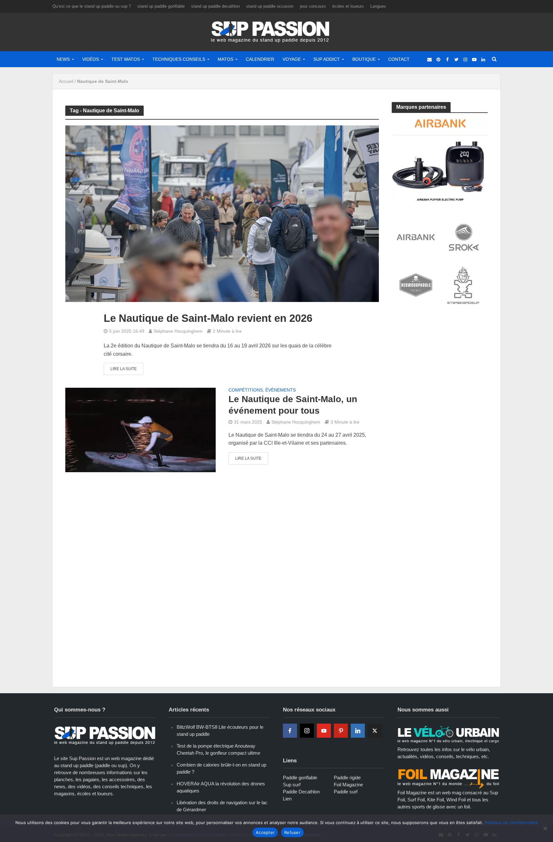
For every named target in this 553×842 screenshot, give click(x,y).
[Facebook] (290, 731)
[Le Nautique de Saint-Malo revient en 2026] (222, 213)
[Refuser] (545, 828)
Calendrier (260, 59)
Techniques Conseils (178, 59)
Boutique (364, 59)
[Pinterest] (341, 731)
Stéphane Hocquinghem (178, 331)
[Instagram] (307, 731)
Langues (378, 6)
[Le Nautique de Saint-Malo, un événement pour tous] (140, 430)
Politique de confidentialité (511, 822)
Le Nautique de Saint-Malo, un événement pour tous (292, 405)
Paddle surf (345, 791)
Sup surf (292, 784)
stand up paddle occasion (269, 6)
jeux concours (313, 6)
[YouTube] (324, 731)
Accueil (66, 81)
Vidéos (90, 59)
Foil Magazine (348, 784)
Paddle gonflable (300, 777)
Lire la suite (123, 369)
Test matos (125, 59)
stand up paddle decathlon (215, 6)
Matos (225, 59)
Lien (287, 798)
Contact (399, 59)
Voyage (292, 59)
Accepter (265, 832)
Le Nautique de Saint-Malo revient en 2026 (208, 318)
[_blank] (429, 59)
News (63, 59)
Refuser (292, 832)
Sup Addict (326, 59)
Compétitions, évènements (262, 390)
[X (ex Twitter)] (375, 731)
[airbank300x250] (440, 159)
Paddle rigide (347, 777)
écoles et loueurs (348, 6)
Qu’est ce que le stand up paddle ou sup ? (91, 6)
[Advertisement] (440, 362)
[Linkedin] (358, 731)
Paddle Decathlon (301, 791)
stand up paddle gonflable (161, 6)
